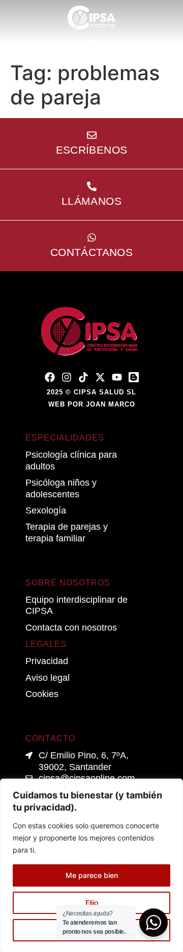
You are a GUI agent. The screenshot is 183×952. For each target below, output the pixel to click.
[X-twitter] (100, 377)
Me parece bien (92, 875)
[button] (91, 43)
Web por (91, 404)
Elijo (91, 902)
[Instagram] (67, 377)
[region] (91, 865)
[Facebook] (50, 377)
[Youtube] (117, 377)
